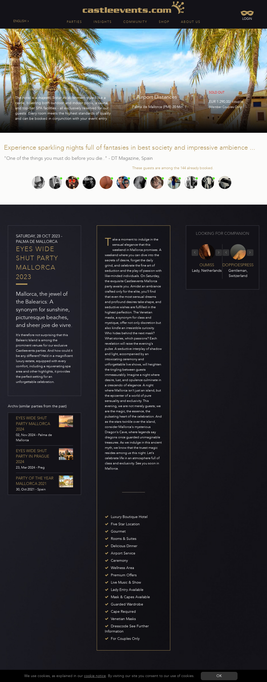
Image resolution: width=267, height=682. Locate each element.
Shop (164, 22)
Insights (103, 22)
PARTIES (74, 22)
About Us (191, 22)
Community (135, 22)
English (20, 21)
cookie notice (95, 676)
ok (219, 676)
